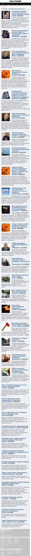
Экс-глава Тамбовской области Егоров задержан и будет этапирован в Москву (20, 53)
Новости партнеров (5, 535)
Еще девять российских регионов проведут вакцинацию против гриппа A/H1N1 (15, 483)
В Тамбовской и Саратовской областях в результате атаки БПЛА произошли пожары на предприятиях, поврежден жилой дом (20, 95)
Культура (3, 541)
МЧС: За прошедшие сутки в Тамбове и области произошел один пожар (14, 414)
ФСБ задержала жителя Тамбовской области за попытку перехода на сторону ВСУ (19, 208)
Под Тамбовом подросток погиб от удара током (20, 276)
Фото (2, 534)
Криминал (16, 540)
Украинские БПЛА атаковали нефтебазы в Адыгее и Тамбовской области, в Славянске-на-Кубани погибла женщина (20, 171)
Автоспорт (9, 552)
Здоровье (10, 543)
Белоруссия (18, 552)
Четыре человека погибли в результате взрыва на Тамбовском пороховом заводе (20, 226)
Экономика (3, 540)
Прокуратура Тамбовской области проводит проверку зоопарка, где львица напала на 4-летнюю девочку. (13, 457)
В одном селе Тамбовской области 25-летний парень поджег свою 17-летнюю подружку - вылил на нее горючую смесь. (15, 477)
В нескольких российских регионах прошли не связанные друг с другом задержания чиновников (20, 33)
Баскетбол (9, 551)
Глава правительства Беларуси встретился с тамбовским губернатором (19, 357)
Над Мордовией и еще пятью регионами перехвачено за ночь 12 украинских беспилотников (19, 191)
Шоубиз (10, 540)
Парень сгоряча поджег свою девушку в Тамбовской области (14, 473)
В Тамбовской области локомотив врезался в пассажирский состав (13, 511)
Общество (16, 539)
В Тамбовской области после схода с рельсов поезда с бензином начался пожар (20, 13)
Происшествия (4, 544)
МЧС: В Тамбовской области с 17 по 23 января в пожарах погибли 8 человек (14, 386)
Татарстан (17, 551)
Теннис (2, 553)
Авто (2, 546)
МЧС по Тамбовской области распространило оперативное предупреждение (11, 400)
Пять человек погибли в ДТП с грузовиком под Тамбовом (19, 291)
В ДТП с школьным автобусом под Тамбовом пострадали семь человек (20, 371)
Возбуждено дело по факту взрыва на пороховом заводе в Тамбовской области (14, 440)
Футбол (2, 551)
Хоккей (2, 552)
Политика (3, 539)
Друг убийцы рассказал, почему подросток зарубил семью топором (20, 324)
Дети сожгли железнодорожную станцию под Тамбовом (18, 307)
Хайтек (2, 547)
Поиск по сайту (4, 6)
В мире (2, 532)
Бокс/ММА (3, 555)
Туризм (15, 541)
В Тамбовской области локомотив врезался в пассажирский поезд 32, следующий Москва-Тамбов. (14, 516)
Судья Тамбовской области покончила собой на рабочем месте (14, 521)
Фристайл (9, 553)
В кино (9, 539)
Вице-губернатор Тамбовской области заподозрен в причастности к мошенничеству (20, 261)
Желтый (10, 541)
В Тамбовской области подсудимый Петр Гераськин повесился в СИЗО (15, 426)
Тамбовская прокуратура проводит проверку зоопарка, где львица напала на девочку (15, 452)
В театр (3, 543)
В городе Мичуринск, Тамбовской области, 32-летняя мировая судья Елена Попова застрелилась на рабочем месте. (14, 525)
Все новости (4, 531)
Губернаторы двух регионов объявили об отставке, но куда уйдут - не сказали (20, 135)
